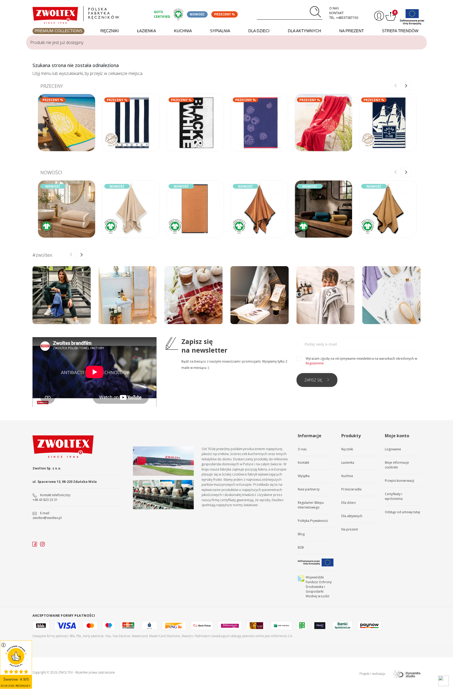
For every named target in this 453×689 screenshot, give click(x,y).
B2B (301, 547)
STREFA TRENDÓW (400, 31)
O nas (334, 8)
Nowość (197, 14)
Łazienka (146, 31)
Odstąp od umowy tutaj (402, 512)
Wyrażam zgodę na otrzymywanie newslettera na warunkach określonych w (361, 360)
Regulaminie (315, 363)
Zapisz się (313, 380)
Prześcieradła (351, 489)
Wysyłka (304, 476)
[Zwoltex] (90, 13)
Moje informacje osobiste (397, 464)
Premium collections (58, 31)
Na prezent (351, 31)
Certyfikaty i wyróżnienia (394, 496)
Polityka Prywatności (313, 520)
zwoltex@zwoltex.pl (47, 518)
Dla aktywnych (304, 31)
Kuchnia (183, 31)
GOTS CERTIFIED (162, 14)
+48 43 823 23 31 (45, 499)
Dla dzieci (258, 31)
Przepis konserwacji (399, 480)
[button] (406, 86)
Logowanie (393, 449)
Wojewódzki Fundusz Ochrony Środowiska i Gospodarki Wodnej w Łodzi (319, 586)
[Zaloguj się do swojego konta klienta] (378, 15)
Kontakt (336, 13)
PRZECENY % (224, 14)
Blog (301, 534)
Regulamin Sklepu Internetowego (311, 505)
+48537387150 (347, 17)
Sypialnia (220, 31)
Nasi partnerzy (309, 489)
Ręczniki (109, 31)
